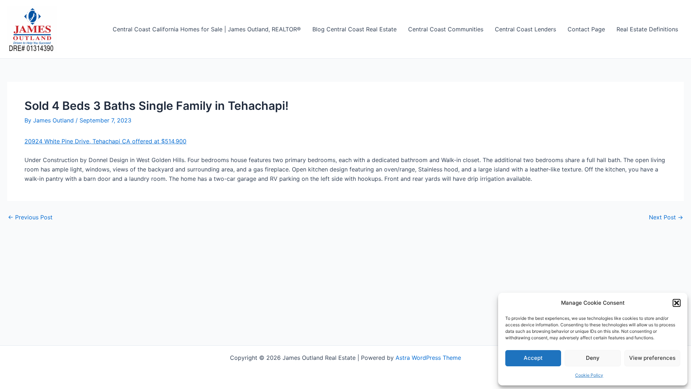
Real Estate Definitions (647, 29)
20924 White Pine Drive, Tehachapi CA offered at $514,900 (105, 141)
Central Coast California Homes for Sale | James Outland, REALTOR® (207, 29)
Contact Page (586, 29)
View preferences (652, 357)
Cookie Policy (589, 375)
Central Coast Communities (445, 29)
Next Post (666, 217)
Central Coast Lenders (525, 29)
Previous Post (30, 217)
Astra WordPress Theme (428, 357)
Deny (593, 357)
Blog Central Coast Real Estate (354, 29)
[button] (676, 303)
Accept (533, 357)
